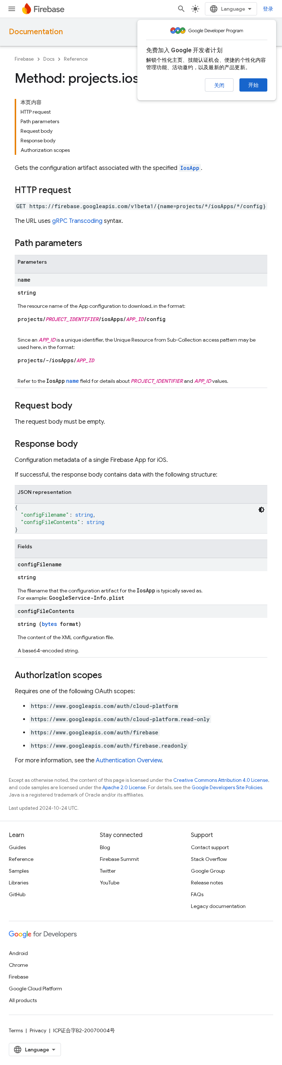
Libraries (18, 882)
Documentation (36, 31)
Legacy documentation (218, 906)
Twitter (108, 871)
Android (18, 953)
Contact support (210, 847)
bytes (49, 623)
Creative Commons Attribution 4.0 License (220, 780)
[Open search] (181, 8)
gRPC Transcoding (77, 221)
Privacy (38, 1030)
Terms (16, 1030)
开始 (253, 85)
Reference (76, 59)
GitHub (17, 894)
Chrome (18, 965)
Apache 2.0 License (124, 787)
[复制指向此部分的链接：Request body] (79, 406)
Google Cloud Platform (35, 988)
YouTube (109, 882)
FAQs (197, 894)
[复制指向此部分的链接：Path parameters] (89, 243)
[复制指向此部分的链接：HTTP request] (78, 190)
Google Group (208, 871)
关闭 (219, 85)
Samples (19, 871)
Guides (17, 847)
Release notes (207, 882)
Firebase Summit (119, 859)
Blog (105, 847)
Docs (48, 59)
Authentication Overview (129, 760)
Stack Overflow (209, 859)
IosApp (189, 167)
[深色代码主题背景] (261, 510)
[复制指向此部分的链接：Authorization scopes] (109, 676)
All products (23, 1000)
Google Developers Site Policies (227, 787)
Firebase (24, 59)
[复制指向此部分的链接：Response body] (85, 444)
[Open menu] (11, 9)
